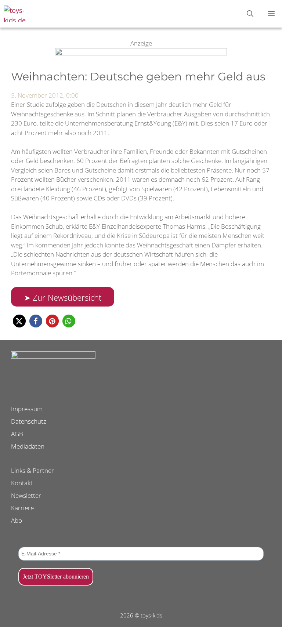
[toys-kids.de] (22, 14)
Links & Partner (32, 470)
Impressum (27, 409)
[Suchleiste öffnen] (250, 14)
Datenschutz (28, 421)
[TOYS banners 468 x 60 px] (141, 53)
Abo (16, 520)
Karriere (22, 508)
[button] (19, 321)
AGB (17, 434)
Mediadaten (27, 446)
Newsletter (26, 495)
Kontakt (22, 483)
